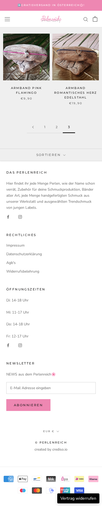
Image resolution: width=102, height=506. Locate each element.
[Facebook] (8, 217)
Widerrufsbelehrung (22, 271)
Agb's (11, 262)
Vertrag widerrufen (78, 498)
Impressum (15, 245)
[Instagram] (20, 217)
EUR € (48, 431)
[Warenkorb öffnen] (95, 19)
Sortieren (49, 155)
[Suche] (85, 19)
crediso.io (59, 449)
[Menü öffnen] (7, 19)
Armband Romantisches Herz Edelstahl (75, 92)
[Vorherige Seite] (33, 127)
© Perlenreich (51, 442)
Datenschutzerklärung (24, 254)
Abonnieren (28, 405)
